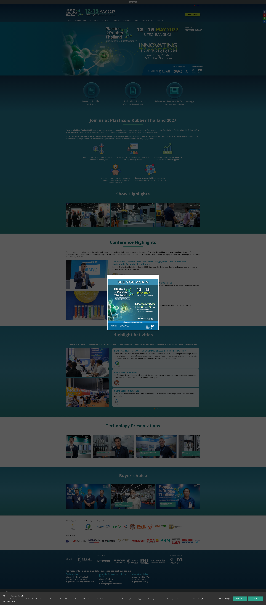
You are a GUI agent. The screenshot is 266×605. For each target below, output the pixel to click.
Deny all (240, 598)
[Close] (156, 277)
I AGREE (256, 598)
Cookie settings (224, 598)
